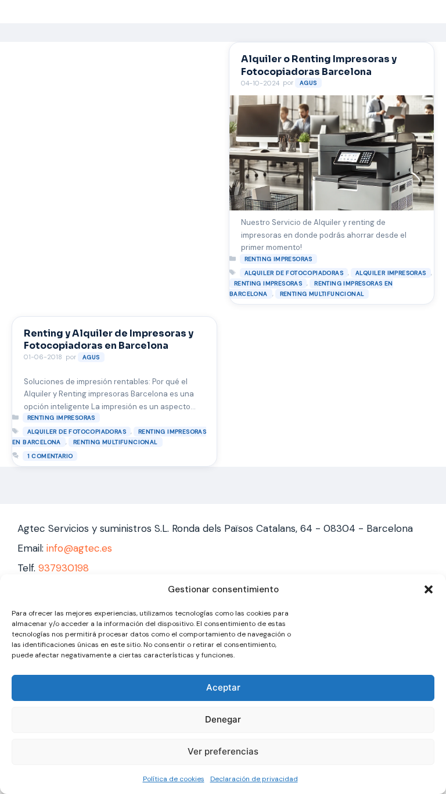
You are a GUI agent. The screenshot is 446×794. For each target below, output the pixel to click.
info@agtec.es (79, 548)
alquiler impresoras (390, 273)
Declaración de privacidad (254, 779)
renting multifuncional (322, 294)
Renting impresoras (268, 283)
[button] (428, 589)
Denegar (223, 719)
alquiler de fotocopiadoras (293, 273)
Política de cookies (173, 779)
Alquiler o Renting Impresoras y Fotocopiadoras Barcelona (319, 65)
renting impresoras (278, 259)
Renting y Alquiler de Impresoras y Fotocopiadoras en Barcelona (108, 339)
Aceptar (223, 687)
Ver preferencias (223, 751)
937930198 (63, 567)
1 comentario (50, 456)
